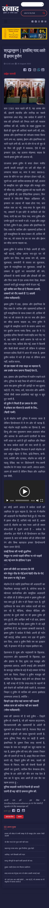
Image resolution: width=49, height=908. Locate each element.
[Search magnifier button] (44, 13)
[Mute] (37, 500)
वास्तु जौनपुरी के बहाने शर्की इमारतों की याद (18, 860)
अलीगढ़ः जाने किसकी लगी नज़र (15, 854)
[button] (24, 491)
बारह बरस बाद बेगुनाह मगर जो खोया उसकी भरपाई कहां (22, 873)
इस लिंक (34, 800)
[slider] (22, 500)
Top (46, 904)
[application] (24, 491)
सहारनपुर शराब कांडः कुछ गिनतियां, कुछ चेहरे (19, 848)
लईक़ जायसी (10, 73)
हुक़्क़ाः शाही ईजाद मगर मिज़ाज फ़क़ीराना (17, 867)
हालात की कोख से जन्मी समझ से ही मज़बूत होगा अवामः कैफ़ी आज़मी (24, 834)
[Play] (7, 500)
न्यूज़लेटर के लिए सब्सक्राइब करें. (16, 806)
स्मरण (20, 816)
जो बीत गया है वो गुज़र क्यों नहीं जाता (16, 842)
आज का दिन (9, 816)
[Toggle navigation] (5, 21)
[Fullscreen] (41, 500)
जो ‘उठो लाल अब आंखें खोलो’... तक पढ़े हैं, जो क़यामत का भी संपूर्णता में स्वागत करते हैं (24, 880)
